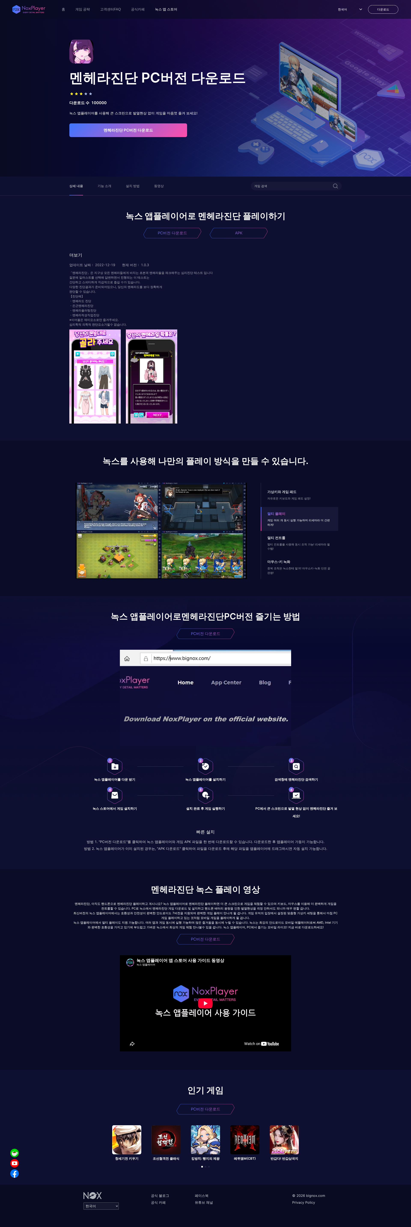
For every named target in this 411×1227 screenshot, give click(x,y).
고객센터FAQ (110, 9)
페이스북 (201, 1195)
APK (239, 233)
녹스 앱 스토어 (166, 9)
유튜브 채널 (204, 1202)
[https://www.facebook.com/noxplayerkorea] (14, 1173)
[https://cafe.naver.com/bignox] (14, 1153)
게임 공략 (82, 9)
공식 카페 (158, 1202)
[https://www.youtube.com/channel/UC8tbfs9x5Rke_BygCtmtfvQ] (14, 1163)
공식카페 (138, 9)
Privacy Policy (303, 1202)
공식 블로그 (160, 1195)
